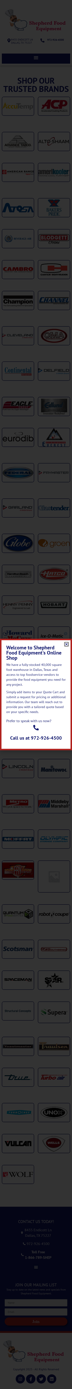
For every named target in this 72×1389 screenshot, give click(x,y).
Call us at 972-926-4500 (36, 738)
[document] (36, 694)
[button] (66, 644)
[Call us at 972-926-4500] (36, 727)
